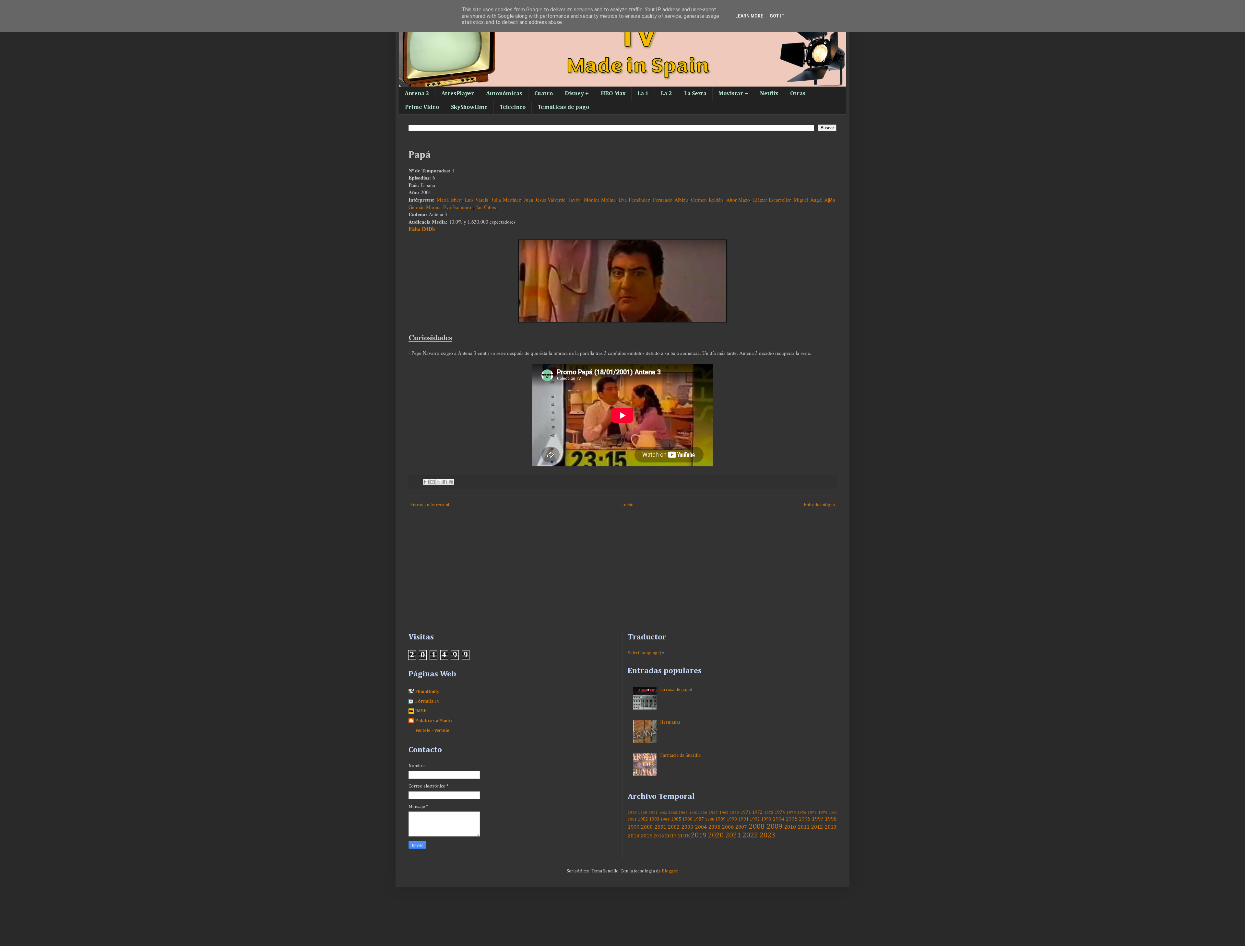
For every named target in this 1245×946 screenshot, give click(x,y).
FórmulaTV (427, 701)
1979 (822, 813)
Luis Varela (477, 199)
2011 (804, 827)
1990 (732, 819)
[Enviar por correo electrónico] (426, 482)
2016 (659, 836)
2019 (698, 835)
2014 (633, 836)
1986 (687, 819)
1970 (734, 813)
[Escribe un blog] (432, 482)
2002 (674, 827)
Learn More (749, 15)
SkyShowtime (469, 107)
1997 (818, 819)
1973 (768, 813)
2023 (767, 835)
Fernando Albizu (670, 199)
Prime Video (422, 107)
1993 (766, 819)
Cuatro (543, 94)
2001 (660, 827)
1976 (801, 813)
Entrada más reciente (431, 505)
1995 (791, 819)
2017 (671, 836)
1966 (702, 813)
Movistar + (733, 94)
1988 (709, 819)
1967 (713, 813)
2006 (728, 827)
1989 (720, 819)
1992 (755, 819)
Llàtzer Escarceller (772, 199)
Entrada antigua (819, 505)
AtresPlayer (457, 94)
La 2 (666, 94)
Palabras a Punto (433, 720)
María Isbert (449, 199)
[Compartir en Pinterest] (451, 482)
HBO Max (613, 94)
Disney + (577, 94)
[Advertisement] (603, 577)
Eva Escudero (457, 207)
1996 (804, 819)
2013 (830, 827)
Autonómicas (504, 94)
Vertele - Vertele (432, 730)
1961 (653, 813)
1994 (778, 819)
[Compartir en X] (438, 482)
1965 (693, 812)
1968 (724, 813)
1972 (757, 812)
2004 (701, 827)
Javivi (575, 199)
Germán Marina (425, 207)
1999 (633, 827)
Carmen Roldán (707, 199)
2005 (714, 827)
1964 (683, 813)
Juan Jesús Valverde (544, 199)
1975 (791, 813)
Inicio (628, 505)
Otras (798, 94)
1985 (676, 819)
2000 (647, 827)
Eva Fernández (634, 199)
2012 (817, 827)
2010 (790, 827)
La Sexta (695, 94)
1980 (832, 812)
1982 (643, 819)
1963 (672, 813)
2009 (774, 826)
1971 (746, 812)
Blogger (670, 871)
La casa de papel (676, 689)
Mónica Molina (600, 199)
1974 (780, 812)
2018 (684, 836)
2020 (716, 835)
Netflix (769, 94)
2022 (750, 835)
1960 (642, 813)
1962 (663, 812)
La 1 (643, 94)
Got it (777, 15)
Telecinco (513, 107)
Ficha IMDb (422, 228)
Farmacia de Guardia (680, 755)
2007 (741, 827)
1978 (812, 813)
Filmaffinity (427, 691)
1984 (665, 819)
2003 (687, 827)
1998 (830, 819)
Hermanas (670, 722)
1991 (743, 819)
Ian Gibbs (486, 207)
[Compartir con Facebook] (445, 482)
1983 (654, 819)
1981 (632, 819)
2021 (733, 835)
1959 (632, 813)
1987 (699, 819)
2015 (646, 836)
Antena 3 (417, 94)
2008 (757, 826)
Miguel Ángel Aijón (814, 199)
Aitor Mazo (738, 199)
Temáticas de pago (563, 107)
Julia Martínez (506, 199)
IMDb (421, 711)
